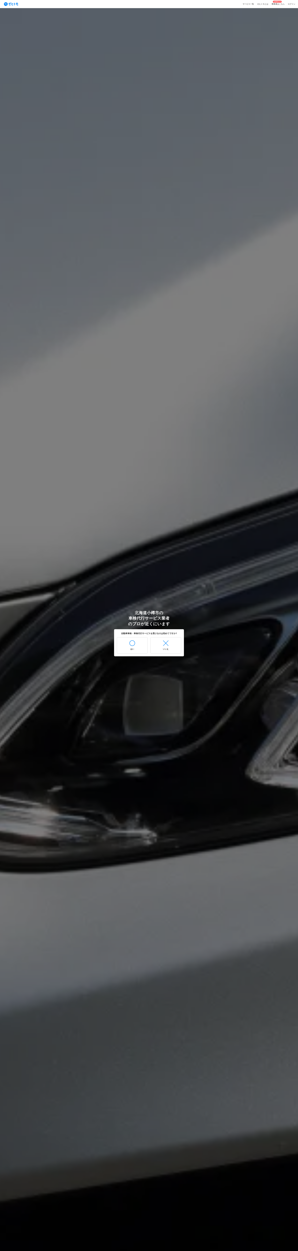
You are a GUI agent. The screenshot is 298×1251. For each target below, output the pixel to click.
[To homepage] (11, 4)
